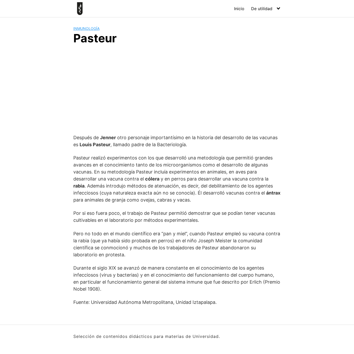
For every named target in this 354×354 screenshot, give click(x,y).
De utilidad (261, 8)
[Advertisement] (177, 88)
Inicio (239, 8)
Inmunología (86, 28)
